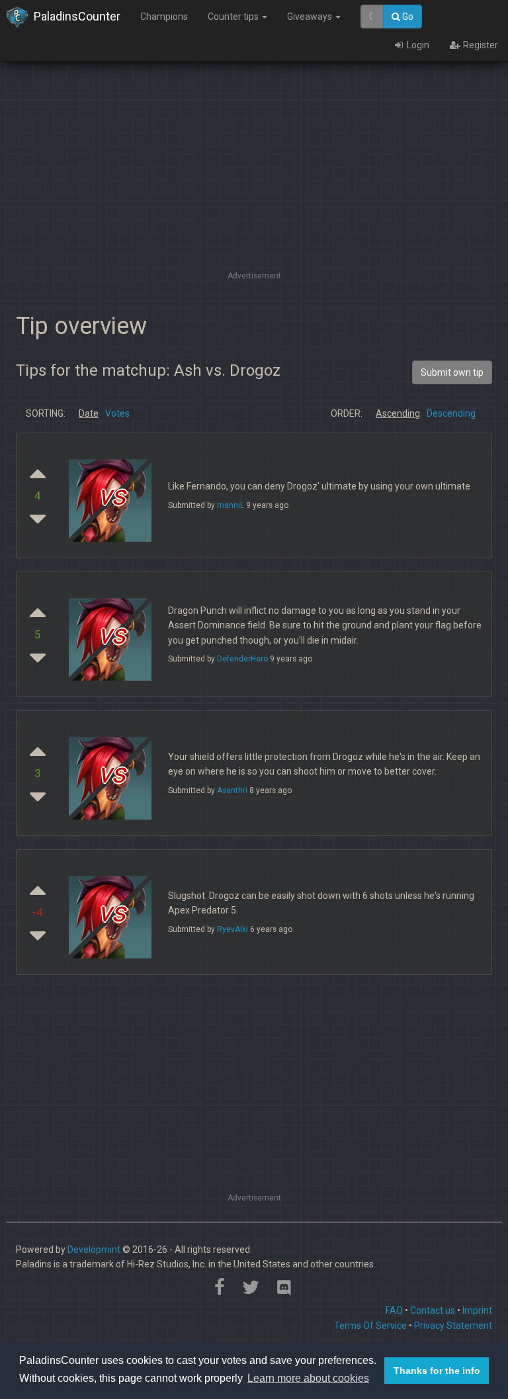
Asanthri (232, 790)
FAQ (394, 1310)
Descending (451, 413)
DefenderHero (242, 658)
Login (417, 45)
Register (479, 45)
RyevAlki (232, 929)
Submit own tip (452, 372)
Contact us (432, 1310)
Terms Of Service (370, 1325)
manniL (230, 505)
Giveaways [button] (310, 16)
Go (406, 16)
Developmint (93, 1249)
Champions (164, 16)
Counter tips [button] (234, 16)
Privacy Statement (453, 1325)
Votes (117, 413)
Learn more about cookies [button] (308, 1378)
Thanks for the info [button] (437, 1370)
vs (112, 496)
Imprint (477, 1310)
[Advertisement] (254, 175)
